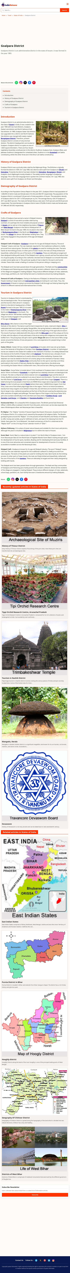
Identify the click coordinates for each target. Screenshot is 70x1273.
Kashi (28, 384)
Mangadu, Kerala (9, 741)
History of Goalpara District (14, 98)
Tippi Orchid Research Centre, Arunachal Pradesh (24, 612)
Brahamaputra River (10, 232)
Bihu (64, 326)
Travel (9, 15)
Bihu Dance (5, 324)
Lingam (56, 379)
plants (35, 248)
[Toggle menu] (67, 4)
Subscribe (35, 1195)
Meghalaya (34, 232)
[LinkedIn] (49, 1260)
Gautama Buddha (36, 398)
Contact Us (19, 1260)
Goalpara (24, 244)
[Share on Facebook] (29, 82)
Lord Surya (18, 379)
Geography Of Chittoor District (16, 1117)
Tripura (40, 225)
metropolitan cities (32, 281)
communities (62, 267)
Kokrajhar (4, 172)
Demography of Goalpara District (16, 101)
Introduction (9, 95)
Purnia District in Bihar (12, 982)
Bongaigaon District (8, 138)
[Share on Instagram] (20, 82)
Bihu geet (45, 333)
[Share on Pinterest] (34, 82)
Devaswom (7, 824)
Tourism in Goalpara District (14, 107)
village (11, 234)
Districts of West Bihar (12, 1174)
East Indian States (10, 921)
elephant (37, 354)
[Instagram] (53, 1260)
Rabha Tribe (24, 361)
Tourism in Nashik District (13, 678)
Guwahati (53, 152)
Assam (11, 125)
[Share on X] (25, 82)
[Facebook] (36, 1260)
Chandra (23, 398)
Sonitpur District (42, 349)
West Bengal (8, 227)
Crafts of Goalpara (11, 104)
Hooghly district (9, 1059)
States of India (18, 15)
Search (64, 10)
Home (3, 15)
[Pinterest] (44, 1260)
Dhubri (61, 170)
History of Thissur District (13, 546)
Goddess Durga (51, 396)
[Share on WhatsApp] (16, 82)
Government (5, 283)
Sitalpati (4, 221)
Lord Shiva (34, 347)
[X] (40, 1260)
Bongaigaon (51, 172)
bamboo (39, 253)
